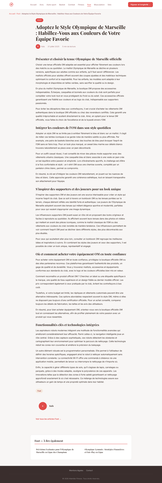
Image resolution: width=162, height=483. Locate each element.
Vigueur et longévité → (140, 4)
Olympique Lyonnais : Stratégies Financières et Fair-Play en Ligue (104, 450)
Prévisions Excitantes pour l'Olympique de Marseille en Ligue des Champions (55, 450)
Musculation (99, 4)
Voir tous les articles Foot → (48, 419)
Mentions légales (76, 470)
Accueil (33, 4)
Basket (62, 4)
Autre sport (51, 4)
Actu (42, 4)
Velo (109, 4)
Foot (89, 4)
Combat (71, 4)
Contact (89, 470)
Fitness (81, 4)
